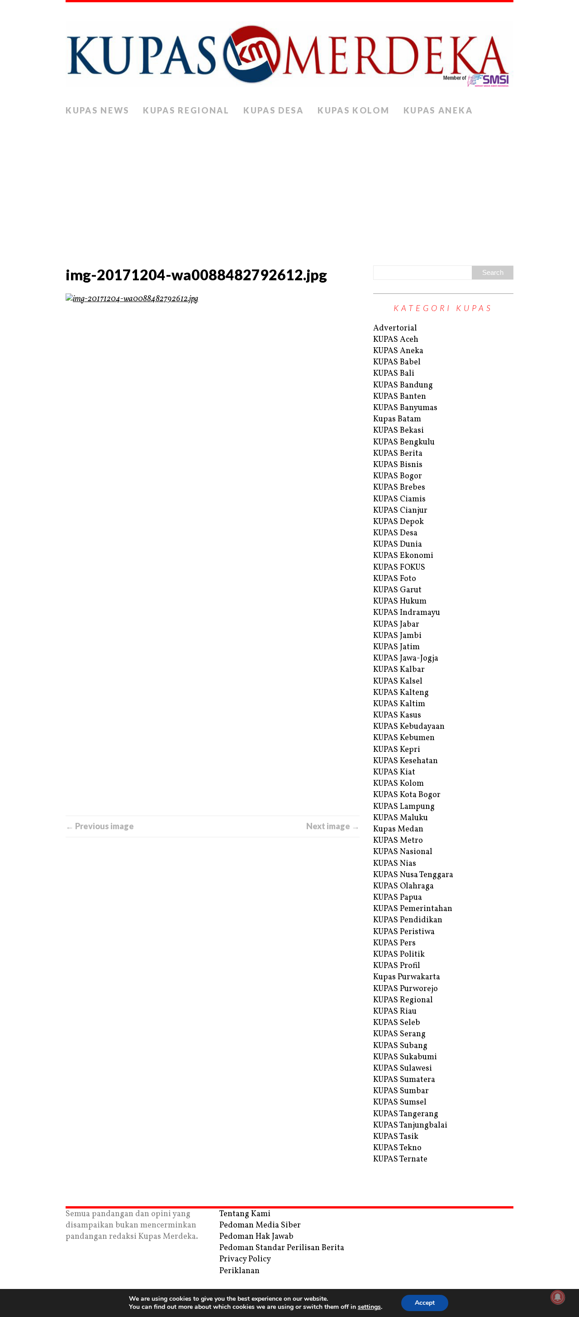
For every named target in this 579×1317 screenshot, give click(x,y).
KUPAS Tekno (397, 1148)
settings (369, 1307)
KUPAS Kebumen (404, 738)
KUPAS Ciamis (399, 499)
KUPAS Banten (399, 396)
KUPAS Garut (397, 590)
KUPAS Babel (397, 362)
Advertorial (395, 328)
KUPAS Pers (394, 943)
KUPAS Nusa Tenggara (413, 875)
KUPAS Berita (397, 453)
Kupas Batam (397, 419)
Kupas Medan (398, 829)
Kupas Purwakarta (406, 977)
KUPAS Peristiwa (404, 932)
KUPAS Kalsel (397, 681)
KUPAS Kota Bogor (407, 795)
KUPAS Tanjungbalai (410, 1125)
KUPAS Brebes (399, 487)
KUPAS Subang (400, 1046)
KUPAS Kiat (394, 772)
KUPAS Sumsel (400, 1102)
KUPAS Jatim (396, 647)
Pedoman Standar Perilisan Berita (281, 1248)
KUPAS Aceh (395, 339)
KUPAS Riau (395, 1011)
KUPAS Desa (273, 110)
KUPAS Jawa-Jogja (405, 658)
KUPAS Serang (399, 1034)
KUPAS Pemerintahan (412, 909)
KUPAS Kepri (396, 749)
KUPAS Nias (394, 863)
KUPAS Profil (396, 966)
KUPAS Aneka (438, 110)
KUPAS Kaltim (399, 704)
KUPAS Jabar (396, 624)
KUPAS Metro (398, 840)
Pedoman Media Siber (260, 1225)
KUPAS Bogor (397, 476)
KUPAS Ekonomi (403, 556)
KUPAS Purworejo (405, 989)
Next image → (333, 826)
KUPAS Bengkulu (404, 442)
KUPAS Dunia (397, 544)
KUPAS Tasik (395, 1136)
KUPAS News (97, 110)
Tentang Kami (245, 1214)
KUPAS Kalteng (401, 693)
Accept (425, 1302)
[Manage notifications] (558, 1297)
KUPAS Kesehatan (405, 761)
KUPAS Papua (397, 897)
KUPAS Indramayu (406, 612)
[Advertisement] (289, 188)
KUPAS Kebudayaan (409, 726)
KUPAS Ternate (400, 1159)
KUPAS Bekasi (398, 430)
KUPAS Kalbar (399, 669)
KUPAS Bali (393, 373)
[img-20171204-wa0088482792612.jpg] (213, 554)
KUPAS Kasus (397, 715)
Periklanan (239, 1271)
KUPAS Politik (399, 954)
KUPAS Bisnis (397, 465)
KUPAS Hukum (400, 601)
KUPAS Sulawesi (402, 1068)
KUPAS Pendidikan (407, 920)
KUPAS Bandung (403, 385)
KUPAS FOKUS (399, 567)
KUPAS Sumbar (401, 1091)
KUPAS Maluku (400, 818)
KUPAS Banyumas (405, 408)
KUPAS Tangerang (405, 1114)
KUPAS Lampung (404, 806)
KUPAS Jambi (397, 636)
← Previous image (100, 826)
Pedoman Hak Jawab (256, 1236)
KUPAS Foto (394, 579)
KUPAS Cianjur (400, 510)
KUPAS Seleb (396, 1023)
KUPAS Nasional (402, 852)
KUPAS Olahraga (403, 886)
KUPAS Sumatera (404, 1080)
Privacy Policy (245, 1259)
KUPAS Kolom (354, 110)
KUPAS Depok (398, 522)
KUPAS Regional (186, 110)
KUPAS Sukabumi (405, 1057)
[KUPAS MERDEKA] (289, 51)
